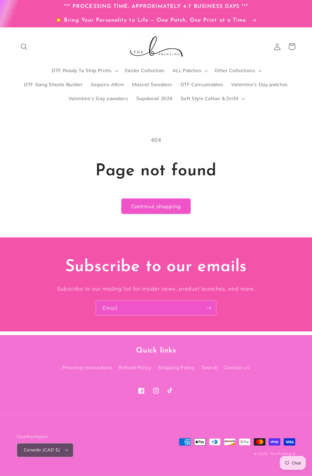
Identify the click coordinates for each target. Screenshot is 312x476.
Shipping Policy (176, 367)
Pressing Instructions (87, 367)
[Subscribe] (208, 308)
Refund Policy (135, 367)
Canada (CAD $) (42, 450)
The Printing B (282, 454)
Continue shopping (156, 206)
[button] (24, 46)
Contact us (237, 367)
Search (209, 367)
